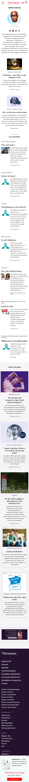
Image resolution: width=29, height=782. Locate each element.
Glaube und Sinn (7, 692)
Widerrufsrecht (7, 725)
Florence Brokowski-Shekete (16, 293)
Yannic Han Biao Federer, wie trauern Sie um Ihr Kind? (14, 450)
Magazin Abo (6, 736)
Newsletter (6, 661)
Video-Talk (4, 267)
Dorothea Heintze (14, 328)
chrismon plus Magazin (11, 680)
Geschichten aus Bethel (14, 548)
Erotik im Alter (7, 306)
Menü (2, 3)
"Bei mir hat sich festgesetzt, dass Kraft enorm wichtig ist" (14, 400)
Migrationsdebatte (7, 172)
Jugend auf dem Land (14, 72)
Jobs (3, 746)
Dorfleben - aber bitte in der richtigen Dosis (14, 76)
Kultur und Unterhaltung (10, 702)
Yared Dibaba (12, 89)
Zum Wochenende (8, 671)
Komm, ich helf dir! (14, 551)
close (27, 756)
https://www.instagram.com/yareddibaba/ (16, 31)
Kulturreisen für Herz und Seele (14, 598)
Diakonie (14, 495)
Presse (3, 744)
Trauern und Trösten (8, 707)
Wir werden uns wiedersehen (14, 112)
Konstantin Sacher (14, 128)
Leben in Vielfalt (6, 236)
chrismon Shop (6, 738)
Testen (21, 2)
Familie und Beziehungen (10, 689)
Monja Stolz (12, 416)
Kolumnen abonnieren (10, 674)
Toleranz (4, 203)
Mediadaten (5, 741)
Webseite (10, 31)
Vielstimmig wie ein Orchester (13, 207)
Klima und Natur (7, 697)
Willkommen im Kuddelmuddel (14, 341)
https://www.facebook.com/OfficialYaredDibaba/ (13, 31)
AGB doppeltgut (7, 723)
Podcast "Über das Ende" (14, 109)
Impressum (5, 715)
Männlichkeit (16, 394)
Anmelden (26, 2)
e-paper (4, 684)
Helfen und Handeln (8, 695)
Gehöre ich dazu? (8, 176)
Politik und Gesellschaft (10, 705)
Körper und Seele (7, 700)
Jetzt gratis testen (14, 779)
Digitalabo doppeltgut (10, 677)
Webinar (4, 668)
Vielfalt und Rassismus (8, 141)
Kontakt (4, 720)
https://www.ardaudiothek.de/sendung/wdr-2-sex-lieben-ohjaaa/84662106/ (19, 31)
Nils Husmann (13, 165)
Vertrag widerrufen (8, 728)
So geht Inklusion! (8, 240)
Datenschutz (5, 718)
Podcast (4, 665)
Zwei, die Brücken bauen (11, 271)
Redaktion (5, 754)
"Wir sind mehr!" (8, 145)
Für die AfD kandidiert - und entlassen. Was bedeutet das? (14, 501)
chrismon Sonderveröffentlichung (14, 594)
